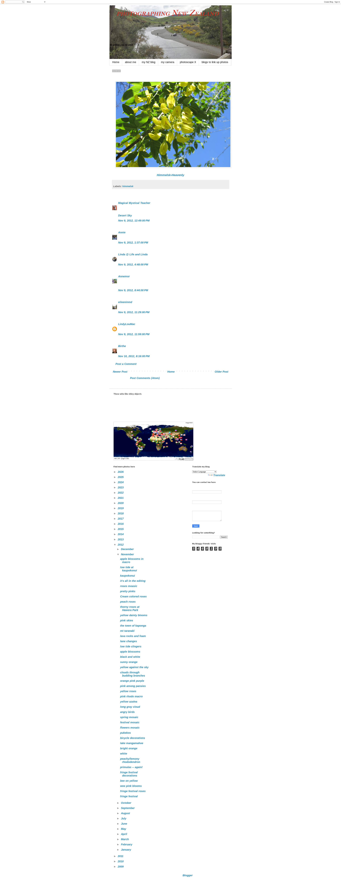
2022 (121, 492)
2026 (121, 471)
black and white (130, 656)
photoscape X (188, 62)
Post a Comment (126, 363)
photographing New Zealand (164, 13)
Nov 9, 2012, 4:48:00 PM (133, 264)
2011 (121, 856)
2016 (121, 523)
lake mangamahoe (131, 743)
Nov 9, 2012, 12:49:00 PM (134, 220)
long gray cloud (130, 706)
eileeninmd (125, 302)
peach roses (128, 601)
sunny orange (128, 662)
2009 (121, 866)
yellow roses (128, 691)
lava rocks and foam (133, 636)
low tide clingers (130, 646)
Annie (121, 232)
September (128, 808)
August (126, 813)
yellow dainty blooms (133, 615)
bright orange (128, 748)
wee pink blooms (131, 785)
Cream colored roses (133, 596)
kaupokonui (127, 575)
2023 (121, 487)
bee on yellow (129, 780)
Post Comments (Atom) (145, 378)
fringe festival (129, 796)
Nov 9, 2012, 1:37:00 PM (133, 242)
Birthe (122, 346)
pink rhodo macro (131, 696)
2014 (121, 534)
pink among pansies (133, 686)
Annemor (124, 276)
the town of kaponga (133, 625)
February (127, 844)
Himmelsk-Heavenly (170, 175)
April (124, 834)
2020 (121, 503)
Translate (219, 475)
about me (130, 62)
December (128, 549)
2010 (121, 861)
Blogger (187, 875)
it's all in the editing (132, 580)
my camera (167, 62)
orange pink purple (132, 680)
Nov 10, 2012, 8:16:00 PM (134, 356)
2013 (121, 539)
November (128, 554)
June (124, 823)
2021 (121, 497)
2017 (121, 518)
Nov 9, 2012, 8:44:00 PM (133, 290)
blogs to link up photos (215, 62)
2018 (121, 513)
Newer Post (120, 371)
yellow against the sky (134, 667)
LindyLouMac (126, 324)
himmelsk (127, 186)
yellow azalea (128, 701)
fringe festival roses (133, 791)
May (124, 828)
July (124, 818)
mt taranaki (127, 630)
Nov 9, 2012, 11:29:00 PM (133, 312)
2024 (121, 482)
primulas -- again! (131, 767)
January (126, 849)
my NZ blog (148, 62)
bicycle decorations (132, 737)
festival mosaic (129, 722)
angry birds (127, 712)
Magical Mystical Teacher (134, 202)
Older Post (221, 371)
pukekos (125, 732)
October (126, 802)
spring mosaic (129, 717)
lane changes (128, 641)
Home (115, 62)
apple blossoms (130, 651)
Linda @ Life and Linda (133, 254)
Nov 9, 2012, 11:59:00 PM (133, 334)
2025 (121, 477)
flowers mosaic (130, 727)
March (125, 839)
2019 (121, 508)
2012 (121, 544)
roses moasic (128, 586)
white (123, 753)
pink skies (126, 620)
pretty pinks (127, 591)
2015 (121, 529)
